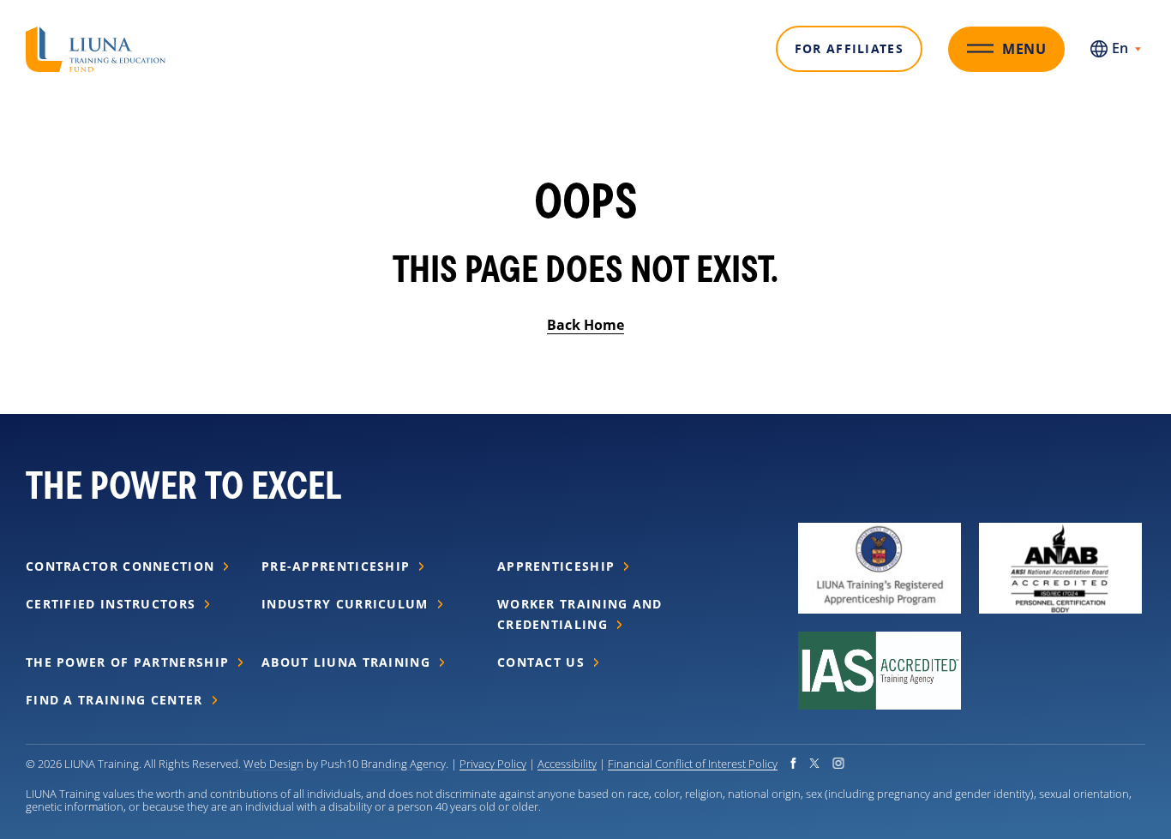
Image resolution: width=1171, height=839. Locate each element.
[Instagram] (838, 763)
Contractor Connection (120, 566)
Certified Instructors (110, 604)
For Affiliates (849, 48)
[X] (814, 763)
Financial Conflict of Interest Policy (693, 763)
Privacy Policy (492, 763)
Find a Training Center (114, 700)
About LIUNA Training (345, 662)
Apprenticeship (556, 566)
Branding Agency (403, 763)
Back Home (585, 324)
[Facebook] (793, 763)
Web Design (273, 763)
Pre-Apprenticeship (335, 566)
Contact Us (541, 662)
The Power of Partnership (127, 662)
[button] (95, 36)
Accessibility (567, 763)
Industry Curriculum (345, 604)
